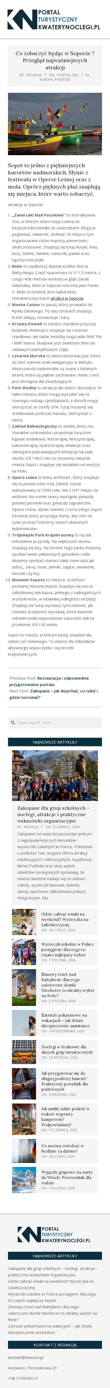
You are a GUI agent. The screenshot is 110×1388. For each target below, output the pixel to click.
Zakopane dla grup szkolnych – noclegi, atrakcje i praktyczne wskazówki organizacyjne (53, 814)
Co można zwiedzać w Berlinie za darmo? (62, 1148)
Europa (46, 79)
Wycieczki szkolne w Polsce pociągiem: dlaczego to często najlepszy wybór (67, 949)
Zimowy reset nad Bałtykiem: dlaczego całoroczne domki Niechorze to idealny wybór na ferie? (68, 985)
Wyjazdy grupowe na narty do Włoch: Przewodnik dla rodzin (67, 1177)
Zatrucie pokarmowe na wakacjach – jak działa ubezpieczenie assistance (65, 1020)
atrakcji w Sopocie (67, 298)
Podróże (62, 79)
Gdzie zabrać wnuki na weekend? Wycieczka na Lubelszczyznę (64, 919)
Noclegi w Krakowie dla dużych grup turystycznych (67, 1049)
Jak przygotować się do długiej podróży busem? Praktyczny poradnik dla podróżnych (64, 1081)
